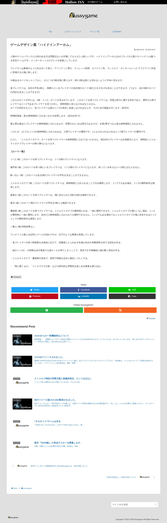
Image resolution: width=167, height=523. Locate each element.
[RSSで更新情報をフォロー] (120, 310)
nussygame (17, 277)
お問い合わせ (120, 2)
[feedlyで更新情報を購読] (46, 310)
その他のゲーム (95, 2)
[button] (156, 504)
